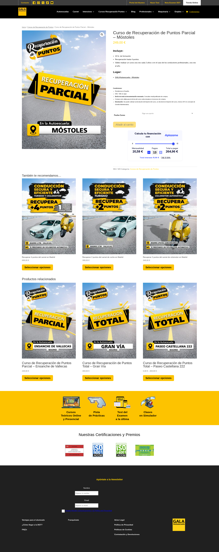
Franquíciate (73, 520)
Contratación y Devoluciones (127, 534)
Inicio (24, 27)
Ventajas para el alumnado (33, 520)
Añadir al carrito (124, 124)
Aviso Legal (119, 520)
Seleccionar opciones (37, 267)
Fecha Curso (119, 115)
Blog (133, 12)
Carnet (76, 12)
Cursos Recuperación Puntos (111, 12)
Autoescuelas (63, 12)
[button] (102, 34)
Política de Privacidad (123, 525)
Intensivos (87, 12)
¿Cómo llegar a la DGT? (32, 525)
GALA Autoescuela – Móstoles (127, 77)
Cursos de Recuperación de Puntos (40, 27)
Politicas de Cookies (123, 530)
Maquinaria (163, 12)
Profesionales (145, 12)
